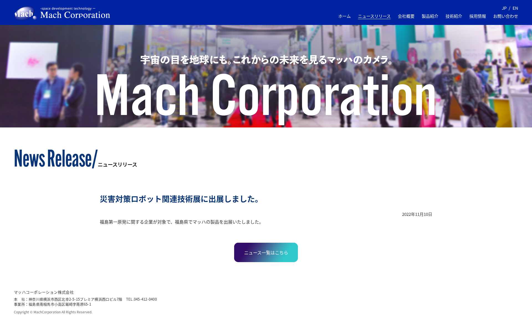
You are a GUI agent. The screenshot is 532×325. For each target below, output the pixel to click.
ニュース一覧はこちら (266, 252)
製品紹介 (430, 16)
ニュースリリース (374, 16)
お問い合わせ (505, 16)
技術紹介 (454, 16)
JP (504, 8)
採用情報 (477, 16)
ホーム (344, 16)
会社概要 (406, 16)
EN (515, 8)
